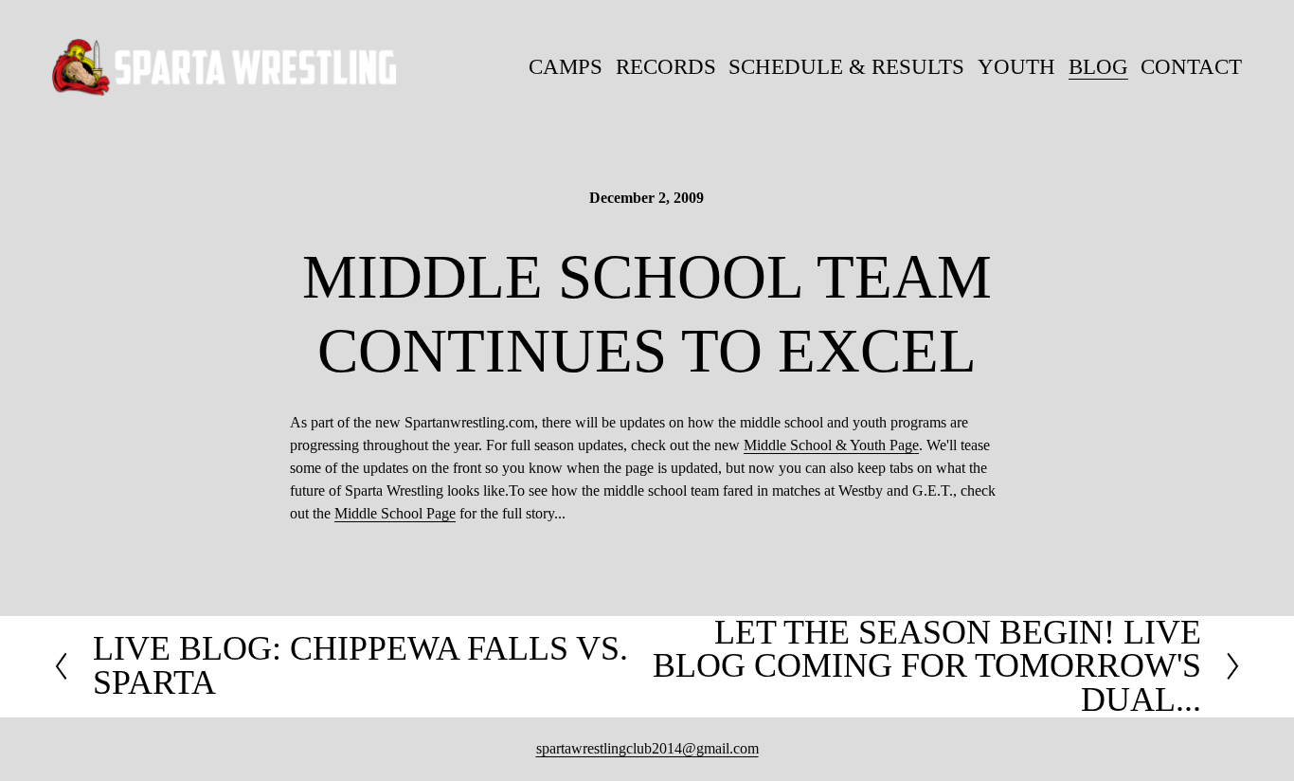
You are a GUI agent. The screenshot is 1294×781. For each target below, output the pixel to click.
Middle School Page (395, 513)
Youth (1016, 67)
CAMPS (565, 67)
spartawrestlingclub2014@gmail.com (647, 748)
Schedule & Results (846, 67)
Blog (1098, 67)
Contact (1191, 67)
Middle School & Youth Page (831, 445)
